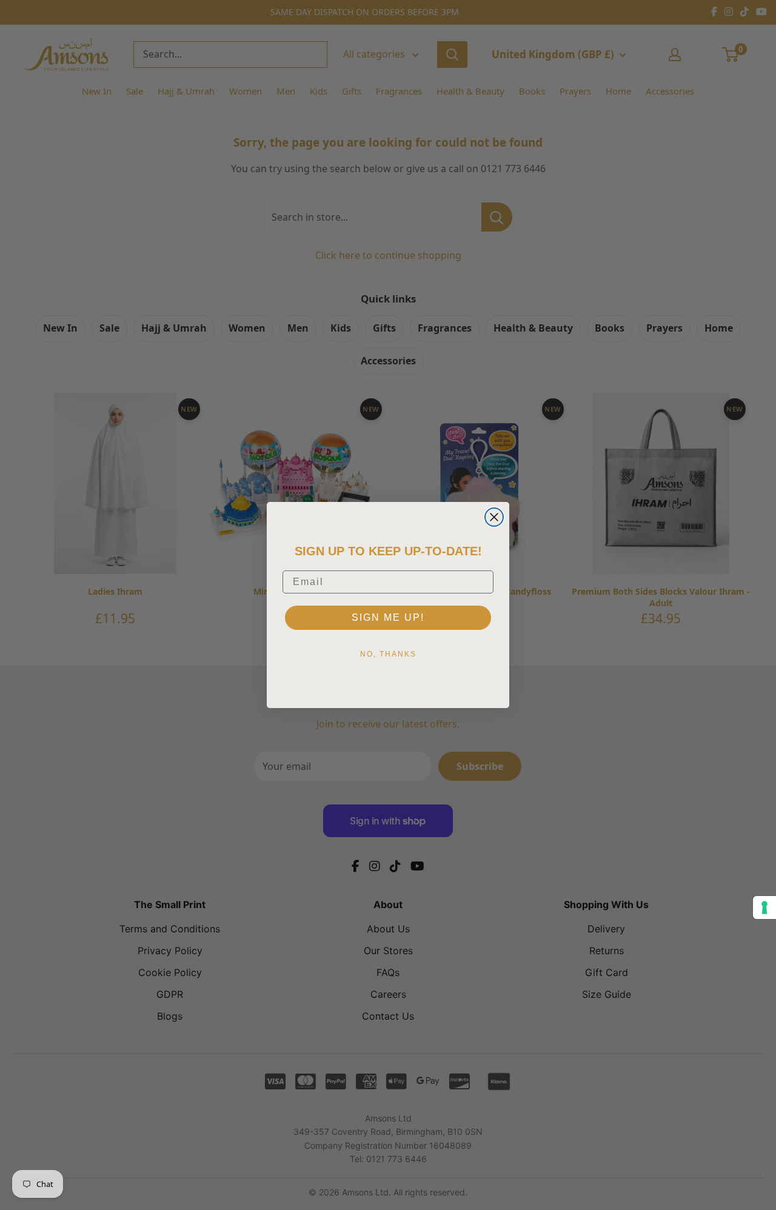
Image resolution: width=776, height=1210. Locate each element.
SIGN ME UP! (388, 617)
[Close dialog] (494, 517)
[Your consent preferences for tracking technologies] (764, 907)
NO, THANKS (388, 654)
